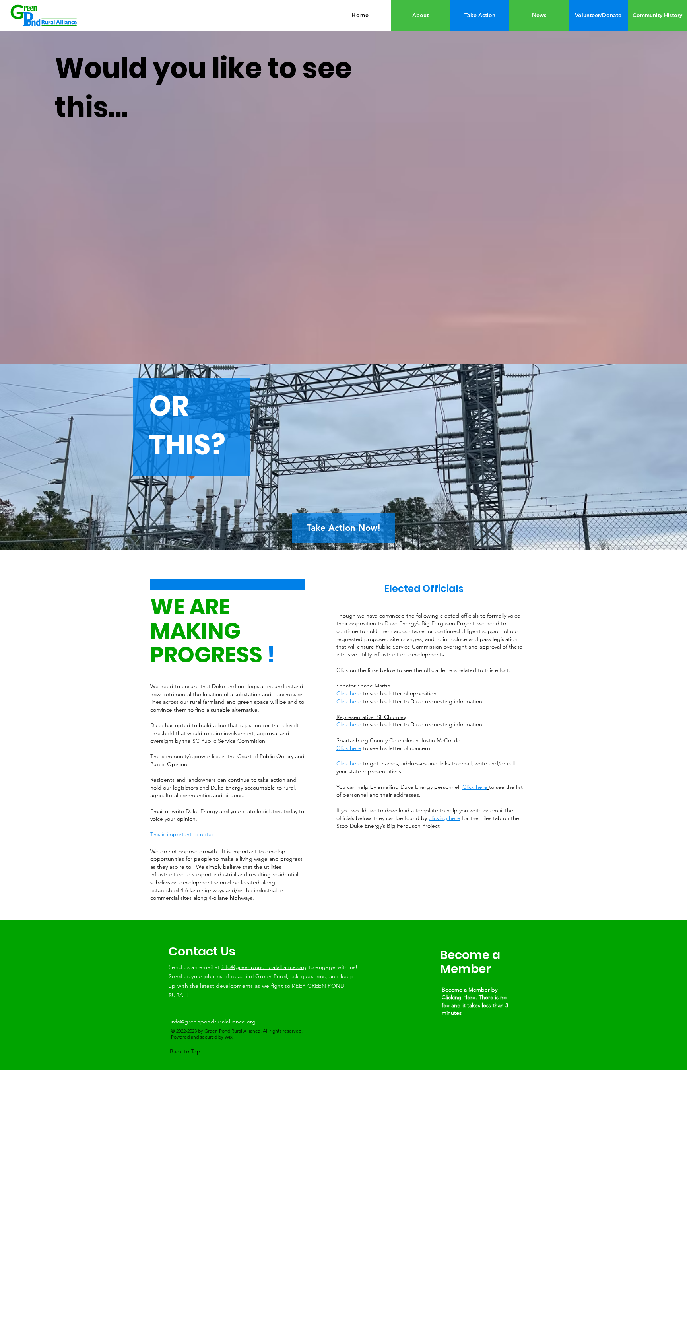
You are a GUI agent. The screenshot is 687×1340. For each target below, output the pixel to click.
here (355, 763)
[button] (598, 15)
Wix (229, 1037)
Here (469, 997)
